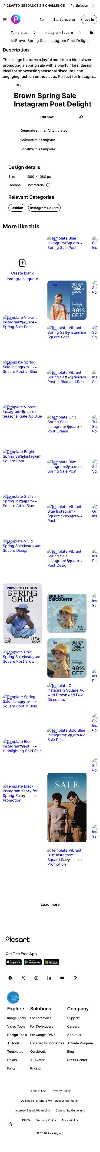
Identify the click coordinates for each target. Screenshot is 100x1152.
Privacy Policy (61, 1091)
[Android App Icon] (33, 963)
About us (74, 1035)
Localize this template (37, 149)
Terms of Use (37, 1091)
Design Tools (17, 1035)
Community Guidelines (70, 1110)
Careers (73, 1026)
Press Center (77, 1060)
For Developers (41, 1026)
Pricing (35, 1068)
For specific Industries (47, 1043)
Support (73, 1018)
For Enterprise (40, 1018)
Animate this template (37, 140)
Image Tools (16, 1018)
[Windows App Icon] (51, 963)
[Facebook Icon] (10, 978)
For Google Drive (42, 1035)
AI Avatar (37, 1060)
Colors (12, 1060)
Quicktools (38, 1051)
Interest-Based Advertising (32, 1110)
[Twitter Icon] (23, 978)
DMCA (26, 1120)
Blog (70, 1051)
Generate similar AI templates (43, 130)
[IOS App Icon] (14, 963)
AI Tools (13, 1043)
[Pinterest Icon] (75, 978)
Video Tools (16, 1026)
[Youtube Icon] (62, 978)
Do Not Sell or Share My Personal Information (50, 1100)
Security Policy (46, 1120)
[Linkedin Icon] (49, 978)
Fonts (11, 1068)
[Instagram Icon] (36, 978)
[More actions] (80, 243)
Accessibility (70, 1120)
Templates (15, 1051)
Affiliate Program (80, 1043)
